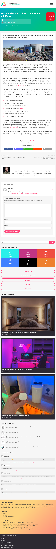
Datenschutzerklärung (8, 516)
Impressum (5, 515)
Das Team (28, 289)
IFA (34, 142)
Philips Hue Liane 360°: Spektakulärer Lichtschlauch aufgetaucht (19, 332)
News (34, 140)
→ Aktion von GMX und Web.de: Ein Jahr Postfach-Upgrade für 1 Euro (14, 478)
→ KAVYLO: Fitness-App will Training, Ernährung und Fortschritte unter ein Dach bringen (17, 462)
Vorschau (31, 142)
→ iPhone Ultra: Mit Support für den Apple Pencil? (10, 485)
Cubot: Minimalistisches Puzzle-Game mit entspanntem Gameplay (44, 157)
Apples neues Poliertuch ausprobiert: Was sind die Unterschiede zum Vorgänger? (23, 436)
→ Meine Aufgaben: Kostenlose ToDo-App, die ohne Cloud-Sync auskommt (15, 470)
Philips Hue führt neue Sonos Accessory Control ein (15, 415)
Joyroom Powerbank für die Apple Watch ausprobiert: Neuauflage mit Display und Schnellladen (26, 446)
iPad (26, 140)
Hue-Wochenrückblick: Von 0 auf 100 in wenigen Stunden (17, 369)
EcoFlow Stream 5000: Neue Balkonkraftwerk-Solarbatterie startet (19, 525)
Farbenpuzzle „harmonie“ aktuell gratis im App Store (13, 157)
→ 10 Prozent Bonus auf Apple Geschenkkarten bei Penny (12, 493)
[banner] (10, 4)
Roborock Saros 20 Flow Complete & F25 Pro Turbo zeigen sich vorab (19, 529)
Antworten (50, 189)
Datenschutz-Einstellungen (7, 547)
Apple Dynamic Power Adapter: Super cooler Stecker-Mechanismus (19, 522)
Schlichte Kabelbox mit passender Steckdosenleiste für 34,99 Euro (20, 431)
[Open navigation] (51, 4)
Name (6, 219)
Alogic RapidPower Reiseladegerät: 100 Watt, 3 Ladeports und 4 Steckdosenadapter (24, 441)
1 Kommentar (12, 22)
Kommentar (8, 203)
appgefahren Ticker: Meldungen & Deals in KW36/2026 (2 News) (18, 527)
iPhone (23, 140)
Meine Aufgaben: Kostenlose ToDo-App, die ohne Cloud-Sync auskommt (20, 524)
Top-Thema (30, 140)
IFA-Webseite (21, 85)
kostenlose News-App (22, 507)
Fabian (5, 22)
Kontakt (28, 284)
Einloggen (28, 280)
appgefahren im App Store (28, 276)
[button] (8, 149)
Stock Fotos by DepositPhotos (7, 545)
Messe (27, 142)
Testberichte (28, 271)
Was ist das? (19, 26)
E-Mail (6, 225)
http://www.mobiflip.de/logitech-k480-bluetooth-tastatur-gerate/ (24, 193)
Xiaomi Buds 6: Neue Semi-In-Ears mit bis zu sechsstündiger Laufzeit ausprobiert (23, 426)
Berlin (24, 142)
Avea (21, 108)
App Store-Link (14, 127)
